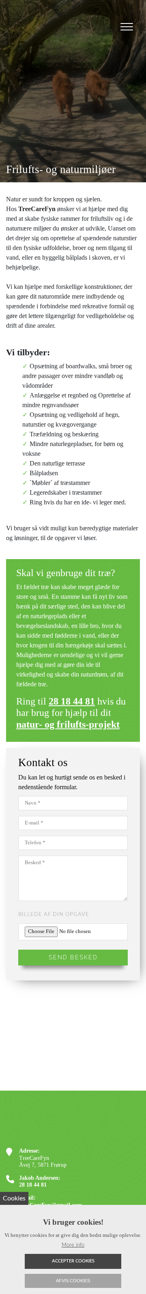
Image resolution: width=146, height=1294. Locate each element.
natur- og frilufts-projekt (68, 724)
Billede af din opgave (53, 914)
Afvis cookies (73, 1280)
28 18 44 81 (72, 701)
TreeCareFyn (37, 208)
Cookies (14, 1198)
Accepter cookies (73, 1261)
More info (73, 1245)
